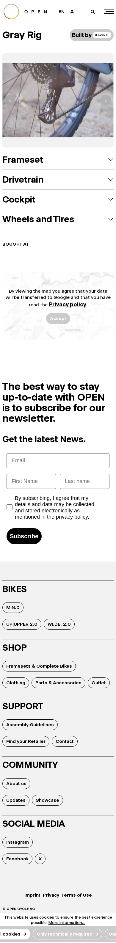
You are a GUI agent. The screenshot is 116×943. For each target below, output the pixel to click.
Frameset (22, 159)
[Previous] (10, 100)
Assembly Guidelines (30, 724)
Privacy (51, 895)
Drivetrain (22, 179)
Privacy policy (67, 304)
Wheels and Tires (38, 219)
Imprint (32, 895)
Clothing (15, 682)
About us (16, 783)
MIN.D (13, 607)
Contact (65, 741)
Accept (58, 318)
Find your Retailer (26, 741)
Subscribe (24, 536)
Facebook (17, 859)
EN (62, 11)
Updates (16, 800)
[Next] (106, 100)
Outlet (99, 682)
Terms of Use (77, 895)
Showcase (47, 800)
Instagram (17, 842)
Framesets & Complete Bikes (39, 666)
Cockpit (18, 199)
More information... (66, 922)
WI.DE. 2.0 (59, 624)
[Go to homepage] (27, 11)
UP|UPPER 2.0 (21, 624)
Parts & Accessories (58, 682)
